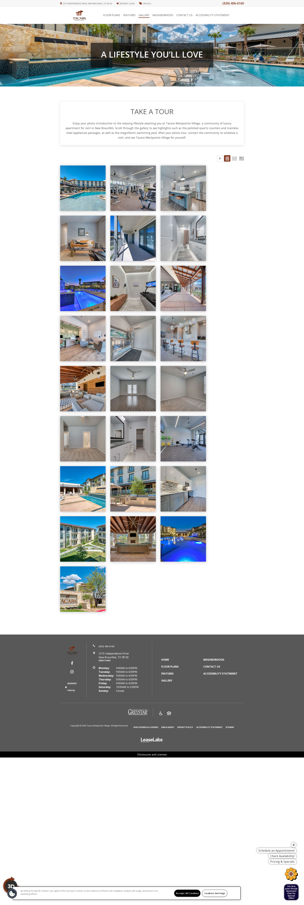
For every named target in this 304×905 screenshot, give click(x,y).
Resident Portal (72, 687)
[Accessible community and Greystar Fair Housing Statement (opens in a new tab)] (161, 713)
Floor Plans (111, 15)
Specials (147, 3)
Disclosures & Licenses (145, 727)
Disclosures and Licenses (152, 754)
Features (129, 15)
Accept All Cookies (187, 893)
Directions (105, 660)
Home (165, 659)
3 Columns (227, 158)
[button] (72, 663)
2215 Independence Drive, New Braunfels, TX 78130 (87, 3)
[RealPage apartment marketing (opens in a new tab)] (152, 740)
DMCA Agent (167, 727)
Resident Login (127, 3)
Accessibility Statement (213, 15)
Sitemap (230, 727)
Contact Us (184, 15)
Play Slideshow (220, 158)
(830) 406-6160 (233, 3)
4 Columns (234, 158)
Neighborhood (162, 15)
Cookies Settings (214, 893)
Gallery (144, 15)
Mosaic (241, 158)
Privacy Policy (185, 727)
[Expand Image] (183, 238)
